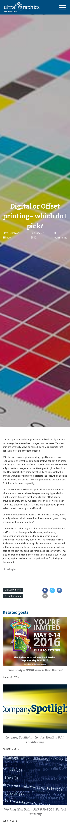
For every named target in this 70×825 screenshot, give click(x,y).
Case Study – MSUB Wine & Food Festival (35, 670)
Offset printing (13, 596)
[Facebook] (45, 590)
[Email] (45, 595)
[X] (52, 590)
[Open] (62, 7)
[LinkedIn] (59, 590)
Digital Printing (13, 590)
